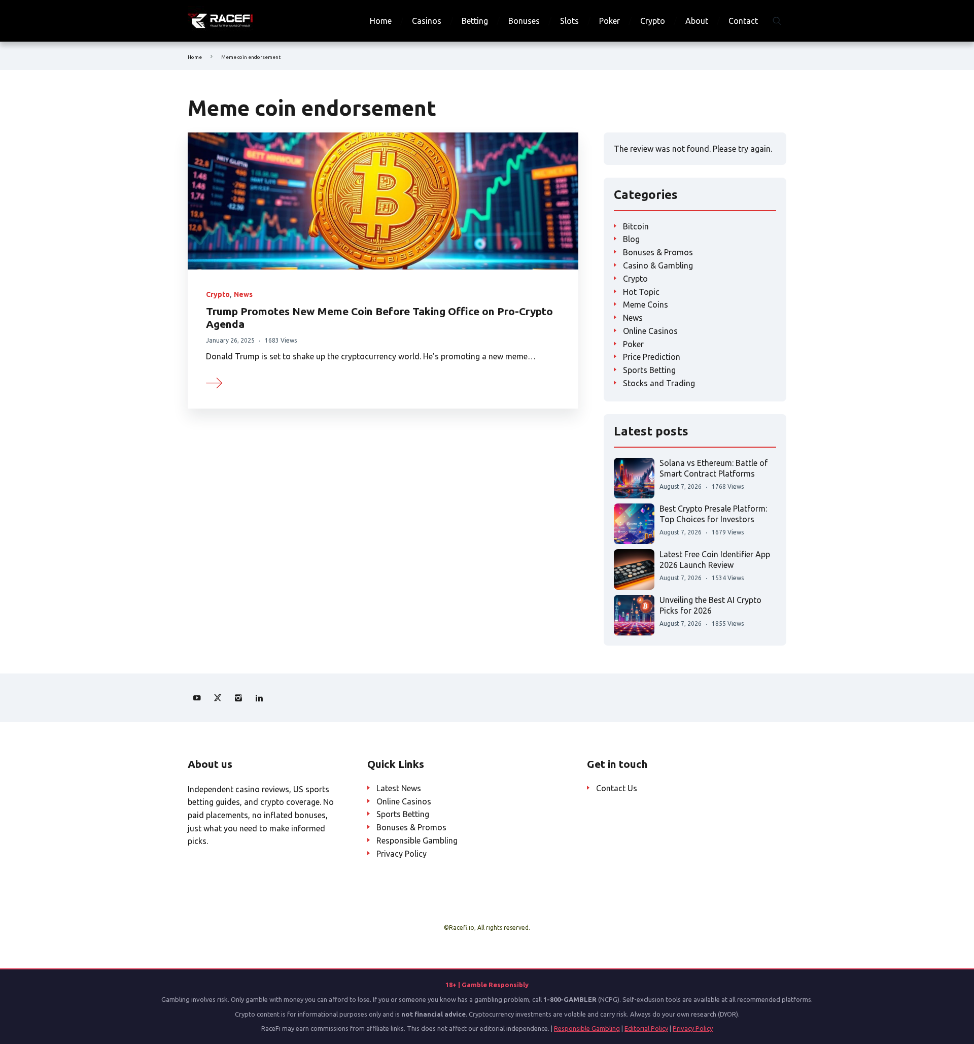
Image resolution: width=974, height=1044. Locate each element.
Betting (475, 20)
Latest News (398, 788)
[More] (214, 381)
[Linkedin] (259, 698)
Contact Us (616, 788)
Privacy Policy (401, 853)
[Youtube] (197, 698)
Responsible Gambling (417, 840)
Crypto (652, 20)
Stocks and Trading (659, 383)
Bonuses (524, 20)
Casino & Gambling (658, 265)
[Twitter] (217, 698)
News (243, 294)
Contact (743, 20)
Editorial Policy (646, 1028)
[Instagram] (238, 698)
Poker (609, 20)
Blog (631, 239)
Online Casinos (650, 330)
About (696, 20)
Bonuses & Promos (658, 252)
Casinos (426, 20)
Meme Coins (645, 304)
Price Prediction (651, 356)
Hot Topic (641, 291)
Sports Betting (649, 370)
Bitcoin (636, 226)
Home (381, 20)
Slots (569, 20)
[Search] (777, 21)
